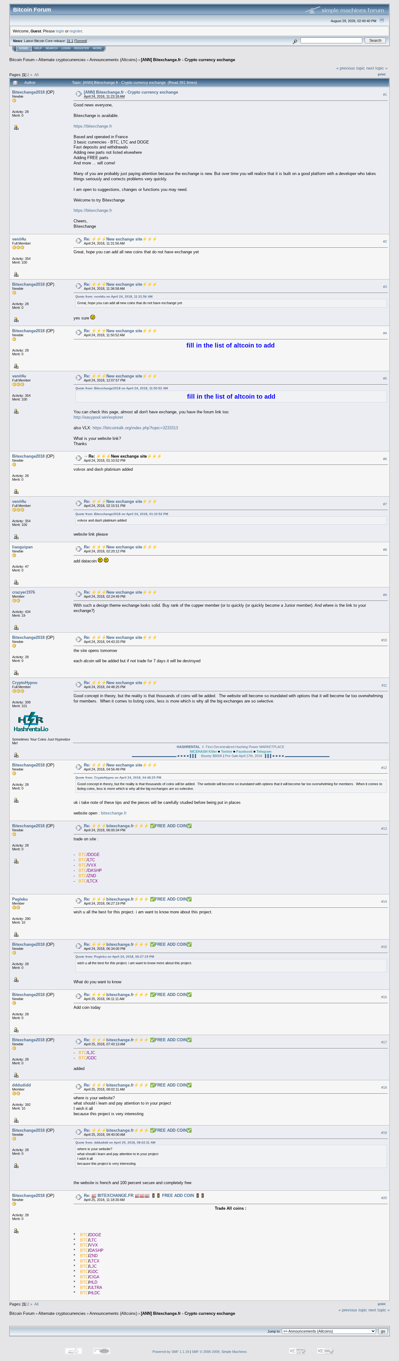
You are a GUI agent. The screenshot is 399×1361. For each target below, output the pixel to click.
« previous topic (350, 68)
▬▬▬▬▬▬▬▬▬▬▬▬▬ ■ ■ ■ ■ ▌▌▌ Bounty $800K (177, 756)
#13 (384, 828)
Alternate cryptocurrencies (62, 59)
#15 (384, 947)
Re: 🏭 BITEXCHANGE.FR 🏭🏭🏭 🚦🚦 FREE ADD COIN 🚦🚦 (144, 1195)
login (60, 31)
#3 (385, 287)
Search (52, 48)
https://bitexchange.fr (93, 126)
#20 (384, 1198)
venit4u (19, 239)
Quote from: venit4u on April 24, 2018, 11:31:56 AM (113, 296)
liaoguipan (22, 547)
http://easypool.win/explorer (98, 417)
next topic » (376, 68)
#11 (384, 685)
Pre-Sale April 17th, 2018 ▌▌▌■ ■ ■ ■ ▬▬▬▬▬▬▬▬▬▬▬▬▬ (276, 756)
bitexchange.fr (114, 813)
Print (382, 74)
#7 (385, 504)
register (76, 31)
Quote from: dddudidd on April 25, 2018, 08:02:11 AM (115, 1142)
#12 (384, 768)
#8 (385, 550)
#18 (384, 1087)
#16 (384, 997)
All (36, 75)
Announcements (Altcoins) (113, 59)
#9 (385, 595)
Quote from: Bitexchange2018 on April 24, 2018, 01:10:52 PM (121, 514)
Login (65, 48)
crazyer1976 (23, 592)
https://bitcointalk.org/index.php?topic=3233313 (135, 427)
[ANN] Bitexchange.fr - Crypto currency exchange (188, 59)
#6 (385, 459)
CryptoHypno (24, 682)
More (97, 48)
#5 (385, 378)
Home (23, 48)
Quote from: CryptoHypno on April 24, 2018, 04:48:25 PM (118, 777)
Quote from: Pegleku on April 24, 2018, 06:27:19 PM (114, 956)
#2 (385, 242)
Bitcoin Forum (22, 59)
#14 (384, 901)
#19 (384, 1133)
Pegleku (20, 899)
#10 (384, 640)
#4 (385, 333)
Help (38, 48)
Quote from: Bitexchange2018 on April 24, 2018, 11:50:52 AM (121, 388)
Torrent (80, 41)
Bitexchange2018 (28, 92)
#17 (384, 1042)
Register (81, 48)
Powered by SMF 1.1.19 (170, 1352)
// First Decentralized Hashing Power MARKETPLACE (230, 747)
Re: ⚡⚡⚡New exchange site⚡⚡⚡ (120, 239)
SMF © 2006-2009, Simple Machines (219, 1352)
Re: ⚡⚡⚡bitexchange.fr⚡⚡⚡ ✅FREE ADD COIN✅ (138, 826)
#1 (385, 94)
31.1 (70, 41)
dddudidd (21, 1085)
